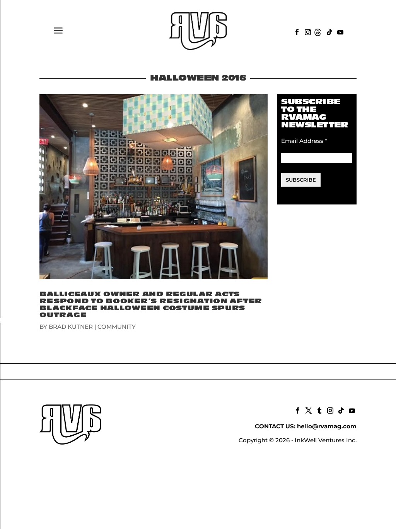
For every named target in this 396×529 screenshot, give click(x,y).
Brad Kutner (71, 326)
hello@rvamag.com (327, 426)
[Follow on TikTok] (328, 31)
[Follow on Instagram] (307, 31)
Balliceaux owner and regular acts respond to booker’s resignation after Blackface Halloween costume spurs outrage (150, 304)
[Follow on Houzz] (317, 31)
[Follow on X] (307, 409)
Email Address (304, 140)
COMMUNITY (116, 326)
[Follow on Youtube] (339, 31)
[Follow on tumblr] (318, 409)
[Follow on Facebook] (296, 31)
